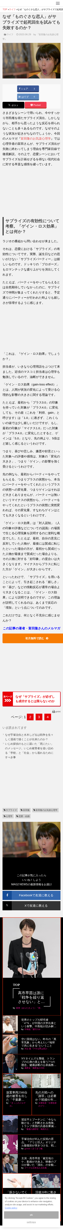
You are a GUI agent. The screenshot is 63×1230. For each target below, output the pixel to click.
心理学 (9, 816)
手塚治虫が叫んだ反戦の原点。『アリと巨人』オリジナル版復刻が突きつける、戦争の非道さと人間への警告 (38, 1142)
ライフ (10, 34)
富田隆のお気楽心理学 (36, 138)
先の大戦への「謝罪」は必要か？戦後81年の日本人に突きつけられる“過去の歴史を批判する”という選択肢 (45, 1096)
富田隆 (26, 810)
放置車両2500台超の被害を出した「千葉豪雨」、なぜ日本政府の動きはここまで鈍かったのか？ (16, 1096)
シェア (24, 88)
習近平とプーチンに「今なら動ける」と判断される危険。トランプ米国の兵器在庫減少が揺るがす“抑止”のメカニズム (38, 1123)
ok (31, 1215)
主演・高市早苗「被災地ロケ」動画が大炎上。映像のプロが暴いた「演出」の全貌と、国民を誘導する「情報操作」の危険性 (38, 1161)
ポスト (14, 105)
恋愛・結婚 (24, 816)
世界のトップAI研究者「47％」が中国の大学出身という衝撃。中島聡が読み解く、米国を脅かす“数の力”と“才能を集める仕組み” (38, 1023)
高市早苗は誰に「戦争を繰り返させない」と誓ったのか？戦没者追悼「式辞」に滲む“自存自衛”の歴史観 (31, 997)
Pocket (37, 105)
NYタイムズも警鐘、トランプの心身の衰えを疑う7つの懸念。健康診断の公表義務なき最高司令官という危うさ (38, 1062)
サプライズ (11, 810)
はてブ (25, 97)
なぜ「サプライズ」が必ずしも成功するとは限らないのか (35, 699)
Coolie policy (11, 1208)
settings (31, 1222)
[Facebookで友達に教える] (31, 892)
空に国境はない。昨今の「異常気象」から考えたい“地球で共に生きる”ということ (38, 1042)
